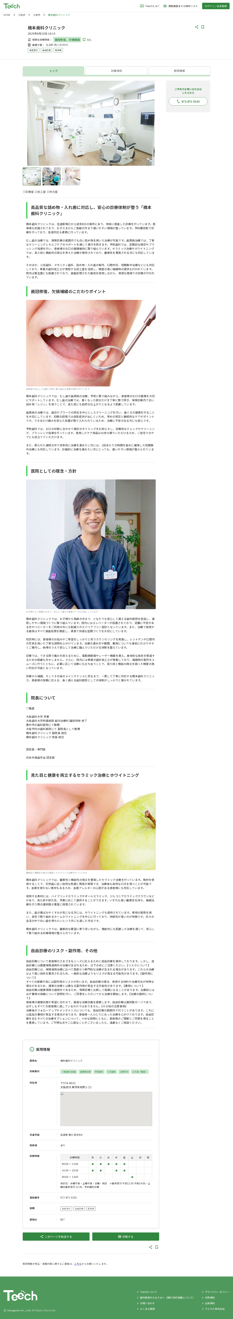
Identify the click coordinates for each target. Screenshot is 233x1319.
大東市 (36, 15)
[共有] (196, 27)
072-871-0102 (68, 1197)
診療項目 (116, 71)
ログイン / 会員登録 (216, 6)
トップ (53, 71)
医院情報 (179, 71)
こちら (78, 1263)
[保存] (202, 27)
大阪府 (21, 15)
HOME (7, 15)
